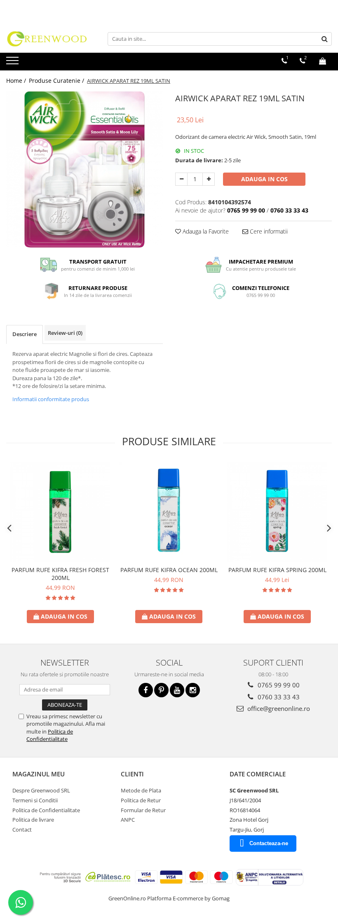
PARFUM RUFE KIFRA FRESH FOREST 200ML (60, 574)
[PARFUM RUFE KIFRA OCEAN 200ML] (169, 512)
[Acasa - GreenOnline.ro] (47, 39)
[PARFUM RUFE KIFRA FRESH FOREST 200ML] (60, 512)
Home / (17, 80)
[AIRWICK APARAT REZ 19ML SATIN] (84, 169)
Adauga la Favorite (205, 231)
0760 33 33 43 (278, 697)
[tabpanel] (84, 169)
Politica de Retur (141, 800)
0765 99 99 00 (278, 685)
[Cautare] (324, 39)
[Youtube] (177, 690)
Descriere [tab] (24, 334)
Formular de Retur (143, 810)
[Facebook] (145, 690)
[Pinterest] (161, 690)
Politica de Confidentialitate (49, 735)
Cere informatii (268, 231)
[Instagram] (192, 690)
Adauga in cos (264, 179)
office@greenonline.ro (278, 708)
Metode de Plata (141, 790)
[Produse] (13, 63)
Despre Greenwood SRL (41, 790)
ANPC (128, 819)
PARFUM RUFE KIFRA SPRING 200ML (277, 570)
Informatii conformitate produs (50, 399)
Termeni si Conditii (35, 800)
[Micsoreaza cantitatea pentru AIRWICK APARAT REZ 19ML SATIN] (181, 179)
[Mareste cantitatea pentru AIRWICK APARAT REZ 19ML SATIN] (208, 179)
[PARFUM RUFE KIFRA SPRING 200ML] (277, 512)
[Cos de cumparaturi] (322, 61)
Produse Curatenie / (57, 80)
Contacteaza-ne (268, 843)
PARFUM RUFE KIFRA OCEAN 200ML (169, 570)
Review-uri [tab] (65, 332)
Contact (22, 829)
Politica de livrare (33, 819)
